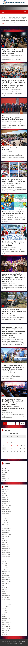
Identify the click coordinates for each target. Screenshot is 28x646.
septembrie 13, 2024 (7, 121)
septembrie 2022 (6, 581)
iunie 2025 (4, 517)
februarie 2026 (6, 501)
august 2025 (5, 513)
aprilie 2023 (5, 568)
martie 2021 (5, 616)
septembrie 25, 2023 (7, 372)
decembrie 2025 (6, 505)
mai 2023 (4, 566)
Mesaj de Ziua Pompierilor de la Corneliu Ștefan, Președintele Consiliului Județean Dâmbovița (12, 117)
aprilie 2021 (5, 614)
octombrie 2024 (6, 532)
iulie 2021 (4, 609)
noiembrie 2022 (6, 577)
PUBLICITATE (5, 478)
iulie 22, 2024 (5, 215)
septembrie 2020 (6, 628)
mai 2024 (4, 542)
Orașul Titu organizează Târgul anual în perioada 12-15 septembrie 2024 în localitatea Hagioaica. (13, 181)
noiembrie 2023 (6, 554)
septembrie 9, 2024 (7, 151)
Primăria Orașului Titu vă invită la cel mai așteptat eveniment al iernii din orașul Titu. (13, 243)
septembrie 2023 (6, 558)
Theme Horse (21, 641)
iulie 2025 (4, 515)
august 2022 (5, 583)
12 (11, 445)
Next (22, 423)
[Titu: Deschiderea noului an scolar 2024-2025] (14, 138)
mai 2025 (4, 519)
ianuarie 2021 (5, 620)
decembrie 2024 (6, 528)
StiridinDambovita (17, 55)
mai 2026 (4, 495)
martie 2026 (5, 499)
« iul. (3, 457)
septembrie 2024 (6, 534)
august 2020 (5, 630)
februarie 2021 (6, 618)
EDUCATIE (4, 474)
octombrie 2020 (6, 626)
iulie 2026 (4, 491)
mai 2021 (4, 612)
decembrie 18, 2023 (7, 247)
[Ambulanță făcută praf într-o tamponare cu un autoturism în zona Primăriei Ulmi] (14, 300)
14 (17, 445)
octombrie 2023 (6, 556)
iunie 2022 (4, 587)
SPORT (4, 480)
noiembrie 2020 (6, 624)
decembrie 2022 (6, 575)
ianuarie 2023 (5, 573)
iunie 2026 (4, 493)
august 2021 (5, 607)
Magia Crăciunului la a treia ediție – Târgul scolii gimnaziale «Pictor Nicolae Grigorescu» (13, 51)
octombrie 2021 (6, 603)
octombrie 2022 (6, 579)
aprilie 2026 (5, 497)
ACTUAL (4, 468)
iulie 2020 (4, 632)
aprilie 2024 (5, 544)
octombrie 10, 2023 (7, 315)
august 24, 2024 (6, 185)
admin (14, 151)
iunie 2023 (4, 564)
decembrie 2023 (6, 552)
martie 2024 (5, 546)
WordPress (19, 643)
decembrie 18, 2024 (7, 55)
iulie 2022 (4, 585)
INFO (3, 476)
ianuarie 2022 (5, 597)
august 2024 (5, 536)
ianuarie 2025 (5, 526)
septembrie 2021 (6, 605)
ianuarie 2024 (5, 550)
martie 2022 (5, 593)
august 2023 (5, 560)
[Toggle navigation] (3, 12)
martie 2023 (5, 569)
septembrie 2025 (6, 511)
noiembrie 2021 (6, 601)
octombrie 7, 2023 (6, 337)
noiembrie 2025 (6, 507)
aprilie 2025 (5, 521)
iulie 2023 (4, 562)
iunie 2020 (4, 634)
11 (7, 445)
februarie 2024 (6, 548)
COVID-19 (4, 472)
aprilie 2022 (5, 591)
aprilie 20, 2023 (6, 412)
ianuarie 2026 (5, 503)
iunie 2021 (4, 611)
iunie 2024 (4, 540)
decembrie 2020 (6, 622)
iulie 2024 (4, 538)
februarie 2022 (6, 595)
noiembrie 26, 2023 (7, 283)
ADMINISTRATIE (6, 470)
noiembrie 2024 (6, 530)
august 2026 (5, 489)
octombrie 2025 (6, 509)
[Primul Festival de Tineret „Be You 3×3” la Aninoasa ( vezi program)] (14, 202)
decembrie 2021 (6, 599)
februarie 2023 (6, 571)
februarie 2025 (6, 525)
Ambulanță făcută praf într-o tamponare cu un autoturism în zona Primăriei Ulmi (14, 311)
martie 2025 (5, 523)
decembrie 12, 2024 (7, 89)
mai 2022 (4, 589)
